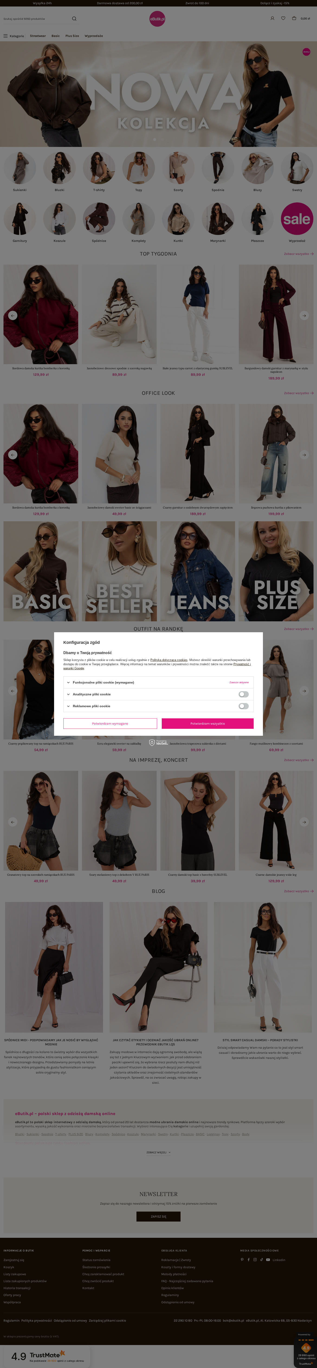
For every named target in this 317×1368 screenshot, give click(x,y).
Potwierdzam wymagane (110, 723)
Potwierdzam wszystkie (208, 723)
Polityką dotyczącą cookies (169, 660)
